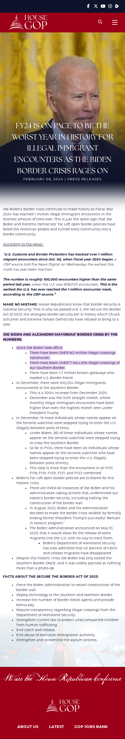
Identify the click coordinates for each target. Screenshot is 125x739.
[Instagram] (110, 6)
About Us (27, 726)
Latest (56, 726)
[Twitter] (95, 6)
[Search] (100, 22)
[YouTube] (103, 6)
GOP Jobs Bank (91, 726)
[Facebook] (88, 6)
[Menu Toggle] (114, 22)
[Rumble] (117, 6)
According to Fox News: (23, 244)
